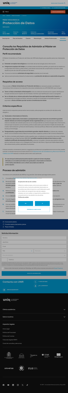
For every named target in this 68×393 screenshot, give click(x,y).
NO (25, 203)
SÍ (42, 203)
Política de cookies (23, 197)
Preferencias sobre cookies (34, 209)
